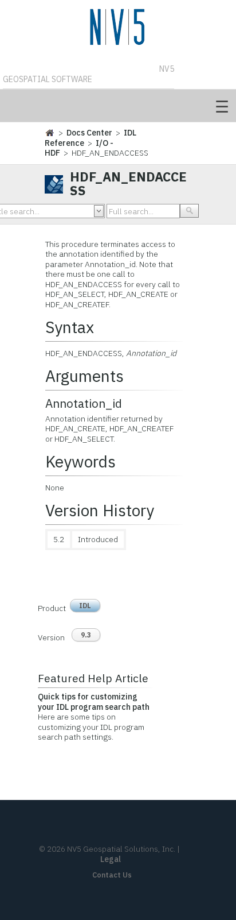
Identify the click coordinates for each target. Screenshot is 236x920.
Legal (110, 859)
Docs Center (89, 132)
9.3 (86, 635)
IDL (85, 605)
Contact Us (112, 875)
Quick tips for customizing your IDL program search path (94, 701)
